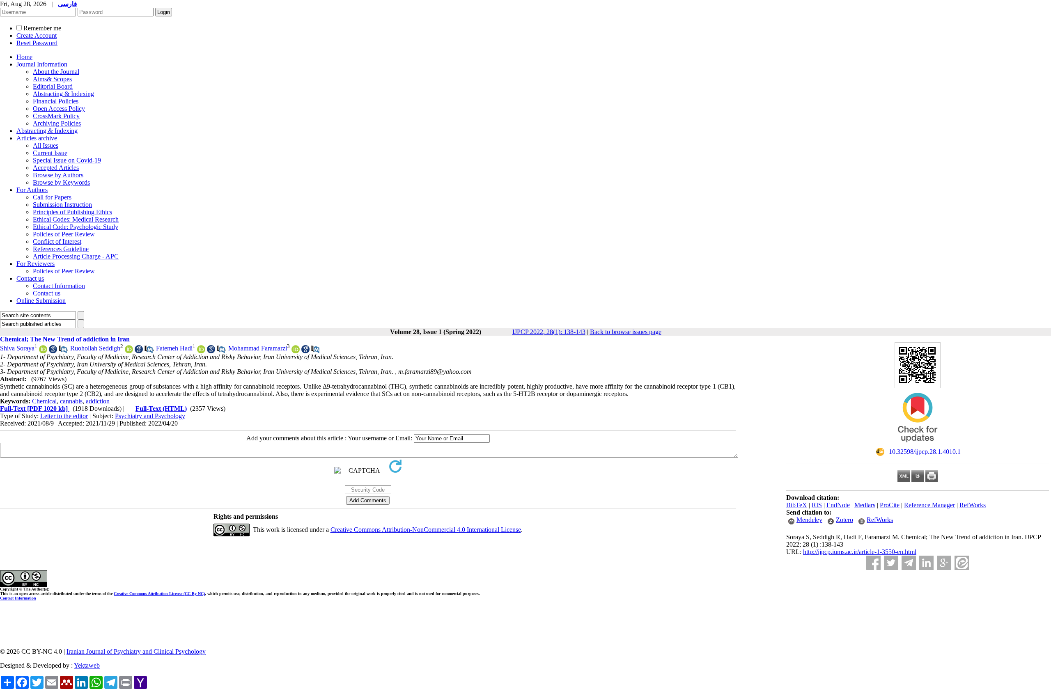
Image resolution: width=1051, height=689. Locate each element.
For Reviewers (35, 263)
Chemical (44, 401)
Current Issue (50, 152)
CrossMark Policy (56, 115)
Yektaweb (87, 665)
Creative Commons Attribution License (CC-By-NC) (159, 593)
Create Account (36, 35)
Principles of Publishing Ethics (72, 211)
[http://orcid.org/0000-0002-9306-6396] (129, 351)
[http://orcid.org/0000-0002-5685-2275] (295, 351)
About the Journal (56, 71)
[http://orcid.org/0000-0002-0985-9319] (43, 351)
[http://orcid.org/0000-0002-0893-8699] (201, 351)
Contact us (30, 278)
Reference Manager (929, 504)
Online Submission (41, 300)
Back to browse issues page (625, 331)
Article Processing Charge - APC (76, 256)
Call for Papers (52, 197)
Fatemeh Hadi (174, 348)
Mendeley (809, 519)
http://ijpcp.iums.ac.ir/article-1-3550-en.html (859, 551)
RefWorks (972, 504)
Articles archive (36, 138)
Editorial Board (53, 86)
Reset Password (36, 42)
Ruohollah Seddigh (95, 348)
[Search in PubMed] (63, 351)
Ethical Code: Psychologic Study (75, 226)
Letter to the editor (64, 415)
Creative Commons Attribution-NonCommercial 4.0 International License (425, 529)
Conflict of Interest (57, 241)
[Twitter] (891, 563)
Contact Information (59, 285)
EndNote (838, 504)
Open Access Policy (59, 108)
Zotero (844, 519)
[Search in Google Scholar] (53, 351)
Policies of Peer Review (64, 234)
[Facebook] (873, 563)
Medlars (864, 504)
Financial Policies (55, 101)
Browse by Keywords (61, 182)
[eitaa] (962, 563)
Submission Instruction (62, 204)
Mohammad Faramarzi (257, 348)
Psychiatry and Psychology (150, 415)
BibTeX (796, 504)
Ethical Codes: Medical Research (76, 219)
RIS (817, 504)
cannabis (71, 401)
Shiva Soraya (17, 348)
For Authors (32, 189)
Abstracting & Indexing (63, 93)
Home (24, 56)
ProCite (890, 504)
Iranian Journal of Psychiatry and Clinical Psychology (136, 651)
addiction (98, 401)
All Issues (45, 145)
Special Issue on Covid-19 (67, 160)
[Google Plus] (944, 563)
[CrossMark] (917, 445)
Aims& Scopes (52, 79)
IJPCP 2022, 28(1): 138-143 (548, 331)
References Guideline (61, 248)
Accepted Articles (56, 167)
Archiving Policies (57, 123)
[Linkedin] (926, 563)
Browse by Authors (58, 175)
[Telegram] (909, 563)
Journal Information (41, 64)
